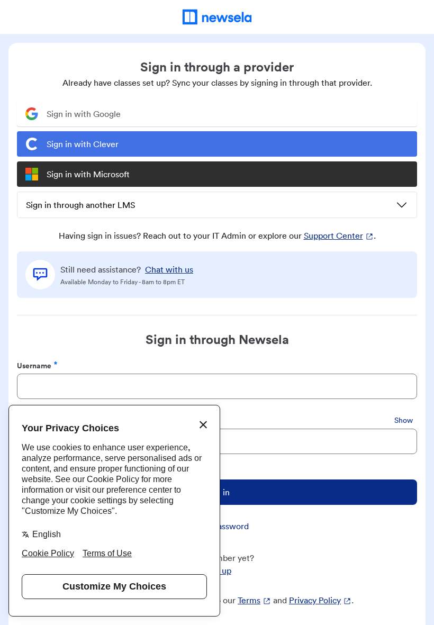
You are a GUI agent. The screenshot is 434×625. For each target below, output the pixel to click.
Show (403, 420)
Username (34, 365)
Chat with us (169, 269)
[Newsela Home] (217, 17)
